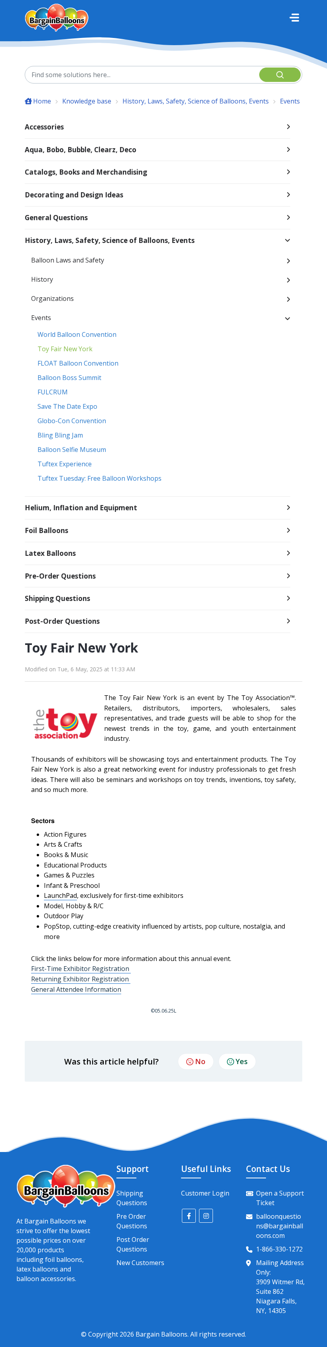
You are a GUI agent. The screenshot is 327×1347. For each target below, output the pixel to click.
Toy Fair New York (65, 348)
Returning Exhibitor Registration (80, 979)
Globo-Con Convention (71, 420)
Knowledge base (86, 101)
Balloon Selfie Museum (71, 449)
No (200, 1061)
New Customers (140, 1262)
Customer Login (205, 1193)
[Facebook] (189, 1216)
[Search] (280, 75)
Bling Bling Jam (60, 435)
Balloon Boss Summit (69, 377)
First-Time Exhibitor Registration (81, 968)
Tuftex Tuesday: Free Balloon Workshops (99, 478)
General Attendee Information (76, 989)
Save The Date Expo (67, 406)
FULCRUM (52, 392)
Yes (242, 1061)
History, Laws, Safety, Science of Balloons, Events (195, 101)
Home (42, 101)
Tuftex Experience (64, 464)
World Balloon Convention (76, 334)
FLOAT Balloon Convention (77, 363)
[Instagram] (206, 1216)
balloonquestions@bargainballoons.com (279, 1226)
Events (290, 101)
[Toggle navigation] (294, 17)
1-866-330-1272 (279, 1249)
